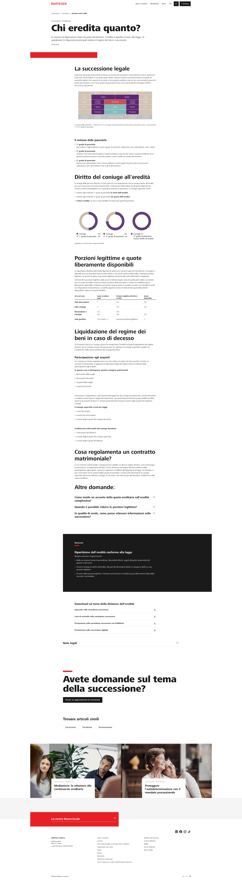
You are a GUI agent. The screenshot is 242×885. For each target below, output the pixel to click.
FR (186, 876)
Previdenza (87, 727)
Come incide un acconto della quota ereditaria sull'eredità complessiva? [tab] (112, 499)
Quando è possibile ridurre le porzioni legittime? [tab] (106, 507)
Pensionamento (105, 727)
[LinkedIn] (176, 831)
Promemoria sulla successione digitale (91, 630)
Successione (70, 727)
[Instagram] (185, 831)
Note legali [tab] (70, 643)
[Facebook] (180, 831)
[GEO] (114, 818)
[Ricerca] (170, 3)
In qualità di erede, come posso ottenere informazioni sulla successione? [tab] (113, 515)
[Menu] (176, 3)
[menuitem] (141, 3)
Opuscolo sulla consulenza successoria (91, 610)
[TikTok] (189, 831)
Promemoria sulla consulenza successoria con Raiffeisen (99, 623)
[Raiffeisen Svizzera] (59, 4)
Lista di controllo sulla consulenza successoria (95, 616)
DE (183, 876)
